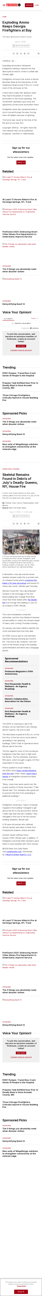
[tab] (8, 318)
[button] (4, 5)
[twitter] (21, 53)
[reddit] (25, 53)
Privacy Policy (21, 1286)
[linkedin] (17, 53)
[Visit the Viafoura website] (34, 328)
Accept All (21, 1292)
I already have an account (21, 350)
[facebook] (14, 53)
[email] (28, 53)
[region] (21, 324)
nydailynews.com (14, 847)
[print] (39, 53)
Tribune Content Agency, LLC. (18, 850)
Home (4, 17)
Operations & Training (10, 469)
